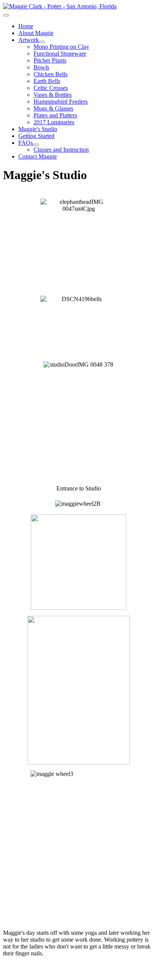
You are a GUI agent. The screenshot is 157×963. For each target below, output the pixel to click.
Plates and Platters (55, 115)
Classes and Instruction (61, 149)
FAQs (25, 142)
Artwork (28, 40)
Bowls (41, 67)
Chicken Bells (50, 74)
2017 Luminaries (54, 122)
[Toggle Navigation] (6, 15)
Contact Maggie (37, 156)
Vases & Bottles (53, 94)
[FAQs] (36, 145)
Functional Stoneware (60, 53)
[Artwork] (42, 42)
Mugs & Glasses (53, 108)
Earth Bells (47, 81)
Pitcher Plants (50, 60)
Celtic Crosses (51, 88)
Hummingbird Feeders (61, 101)
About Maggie (35, 33)
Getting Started (36, 136)
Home (25, 26)
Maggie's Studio (37, 129)
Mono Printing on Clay (61, 46)
